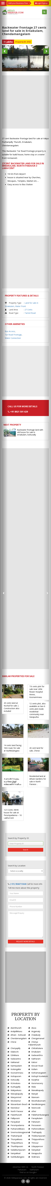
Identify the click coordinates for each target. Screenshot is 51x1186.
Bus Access (10, 331)
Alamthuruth (16, 1028)
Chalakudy (35, 1035)
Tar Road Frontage (13, 334)
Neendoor (15, 1107)
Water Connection (13, 338)
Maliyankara (16, 1090)
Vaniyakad (35, 1150)
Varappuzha (36, 1153)
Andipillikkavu (16, 1031)
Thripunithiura (17, 1143)
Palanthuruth (16, 1115)
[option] (25, 58)
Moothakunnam (38, 1100)
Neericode (36, 1107)
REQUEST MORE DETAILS (25, 941)
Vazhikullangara (17, 1157)
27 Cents (28, 309)
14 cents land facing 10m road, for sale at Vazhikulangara (12, 748)
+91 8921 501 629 (19, 411)
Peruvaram (36, 1125)
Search (25, 850)
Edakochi (14, 1051)
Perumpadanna (17, 1125)
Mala (33, 1086)
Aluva (33, 1028)
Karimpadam (16, 1065)
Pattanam (35, 1122)
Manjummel (16, 1097)
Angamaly (35, 1031)
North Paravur (17, 1111)
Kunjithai (35, 1079)
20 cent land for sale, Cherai (36, 749)
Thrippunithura (37, 1139)
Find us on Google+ (28, 1172)
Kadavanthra (37, 1055)
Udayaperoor (37, 1146)
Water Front (20, 306)
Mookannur (16, 1100)
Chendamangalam (19, 1038)
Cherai (13, 1042)
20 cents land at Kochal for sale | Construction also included (11, 707)
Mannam (35, 1097)
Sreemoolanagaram (19, 1132)
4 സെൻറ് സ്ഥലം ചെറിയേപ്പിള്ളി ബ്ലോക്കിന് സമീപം (12, 782)
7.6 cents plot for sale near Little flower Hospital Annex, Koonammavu (36, 691)
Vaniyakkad (15, 1153)
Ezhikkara (15, 1055)
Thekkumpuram (38, 1136)
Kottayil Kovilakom (39, 1076)
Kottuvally (15, 1079)
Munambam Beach (19, 1104)
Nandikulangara (38, 1104)
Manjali (34, 1093)
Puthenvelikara (37, 1129)
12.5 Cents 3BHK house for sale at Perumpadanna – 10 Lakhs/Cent (13, 814)
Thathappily (36, 1132)
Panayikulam (37, 1118)
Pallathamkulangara (40, 1115)
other (33, 1111)
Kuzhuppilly (15, 1086)
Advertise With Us (20, 1167)
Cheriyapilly (15, 1048)
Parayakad (15, 1122)
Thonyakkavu (16, 1139)
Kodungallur (16, 1069)
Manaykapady (17, 1093)
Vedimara (35, 1157)
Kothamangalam (38, 1072)
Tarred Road (30, 313)
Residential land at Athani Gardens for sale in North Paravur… (37, 780)
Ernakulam (36, 1051)
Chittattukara (37, 1048)
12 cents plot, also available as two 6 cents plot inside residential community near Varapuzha (37, 710)
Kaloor (34, 1062)
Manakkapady (37, 1090)
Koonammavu (17, 1072)
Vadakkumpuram (18, 1150)
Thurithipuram (17, 1146)
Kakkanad (15, 1062)
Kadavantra (16, 1058)
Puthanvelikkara (17, 1129)
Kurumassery (37, 1083)
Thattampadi (16, 1136)
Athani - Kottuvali (18, 1035)
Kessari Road (37, 1065)
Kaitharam (36, 1058)
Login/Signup (42, 3)
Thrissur (34, 1143)
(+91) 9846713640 (18, 884)
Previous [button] (4, 51)
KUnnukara (15, 1083)
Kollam (34, 1069)
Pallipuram (15, 1118)
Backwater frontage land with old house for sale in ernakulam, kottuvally (30, 432)
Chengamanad (37, 1038)
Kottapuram (16, 1076)
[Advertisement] (25, 102)
